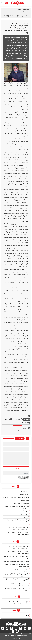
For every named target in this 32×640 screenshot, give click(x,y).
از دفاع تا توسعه (25, 492)
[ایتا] (7, 628)
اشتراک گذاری (4, 16)
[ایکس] (3, 628)
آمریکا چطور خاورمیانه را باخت (21, 503)
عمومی (19, 9)
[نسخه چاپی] (20, 16)
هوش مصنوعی (17, 427)
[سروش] (20, 628)
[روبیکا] (25, 628)
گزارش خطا (7, 419)
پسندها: (25, 416)
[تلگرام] (13, 631)
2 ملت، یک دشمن (24, 517)
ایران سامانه (12, 638)
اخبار (28, 525)
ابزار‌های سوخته (25, 500)
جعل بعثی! (26, 511)
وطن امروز (26, 615)
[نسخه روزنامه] (6, 3)
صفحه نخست (26, 9)
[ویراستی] (11, 628)
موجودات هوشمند (16, 430)
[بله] (16, 628)
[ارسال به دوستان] (26, 16)
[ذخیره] (23, 16)
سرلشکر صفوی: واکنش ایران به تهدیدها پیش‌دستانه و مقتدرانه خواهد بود (19, 529)
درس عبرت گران (25, 514)
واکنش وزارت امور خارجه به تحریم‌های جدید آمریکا (16, 497)
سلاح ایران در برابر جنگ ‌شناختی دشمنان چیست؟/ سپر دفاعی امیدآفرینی (18, 603)
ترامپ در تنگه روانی (24, 494)
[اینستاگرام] (17, 631)
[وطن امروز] (18, 3)
